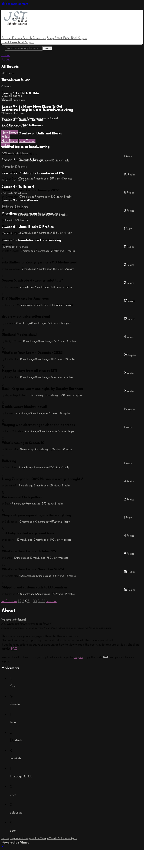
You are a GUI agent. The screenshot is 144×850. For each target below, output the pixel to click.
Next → (51, 601)
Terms (18, 838)
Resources (39, 38)
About (5, 55)
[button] (3, 34)
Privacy (26, 838)
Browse (6, 38)
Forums (17, 38)
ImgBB (78, 657)
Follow (5, 136)
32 (43, 601)
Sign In (29, 42)
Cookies (35, 838)
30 (35, 601)
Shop (50, 38)
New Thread (9, 132)
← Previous (9, 601)
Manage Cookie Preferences (55, 838)
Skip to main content (14, 3)
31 (39, 601)
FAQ (14, 648)
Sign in (82, 38)
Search (27, 38)
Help (12, 838)
